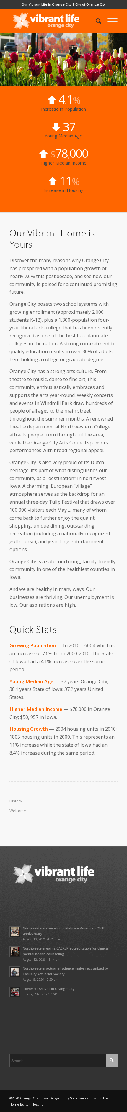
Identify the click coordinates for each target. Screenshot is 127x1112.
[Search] (95, 21)
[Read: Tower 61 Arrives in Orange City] (14, 992)
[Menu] (109, 21)
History (15, 801)
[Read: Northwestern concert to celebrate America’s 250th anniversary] (14, 931)
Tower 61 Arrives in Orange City (48, 988)
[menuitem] (95, 21)
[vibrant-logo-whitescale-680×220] (52, 21)
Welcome (17, 810)
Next (122, 59)
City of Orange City (90, 4)
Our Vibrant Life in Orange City (46, 4)
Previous (5, 59)
